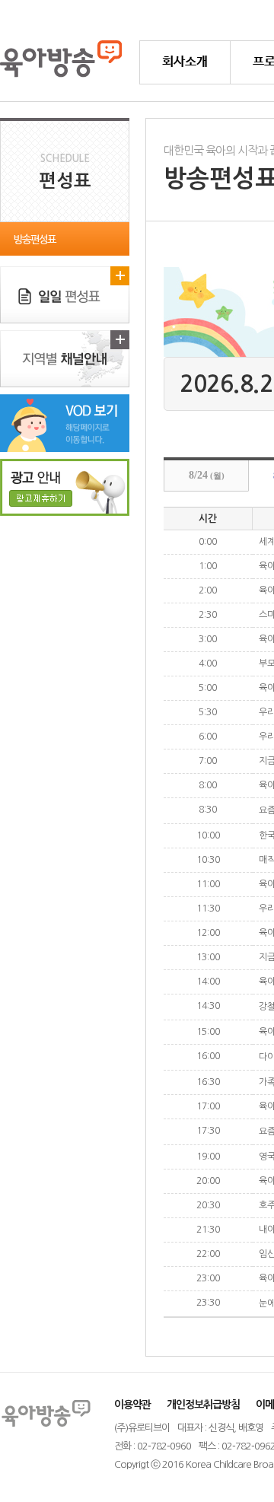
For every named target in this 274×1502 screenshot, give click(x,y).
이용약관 (132, 1404)
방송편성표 (35, 240)
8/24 (207, 475)
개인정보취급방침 (203, 1404)
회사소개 (185, 62)
